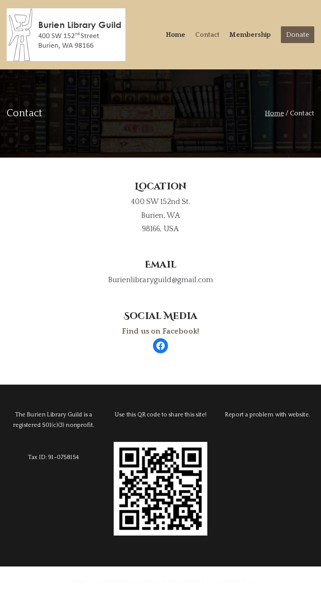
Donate (297, 34)
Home (176, 34)
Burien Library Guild (137, 581)
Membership (250, 34)
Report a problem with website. (267, 414)
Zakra (209, 581)
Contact (207, 34)
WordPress (244, 581)
